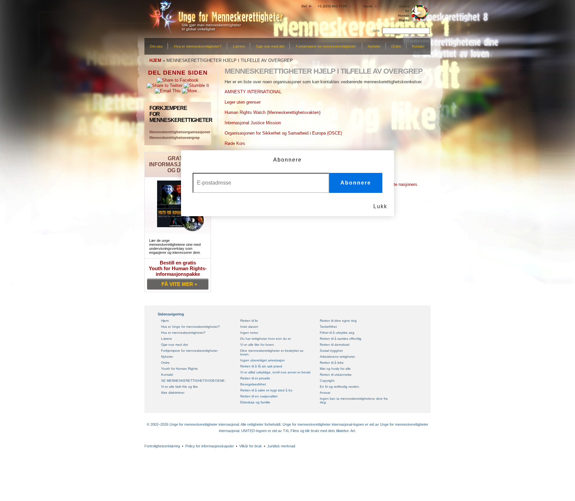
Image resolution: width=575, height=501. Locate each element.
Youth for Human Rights (179, 368)
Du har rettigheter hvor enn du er (265, 338)
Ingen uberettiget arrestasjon (262, 360)
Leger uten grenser (243, 102)
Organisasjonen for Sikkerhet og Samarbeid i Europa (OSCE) (283, 133)
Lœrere (239, 46)
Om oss (156, 46)
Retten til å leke (332, 362)
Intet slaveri (249, 326)
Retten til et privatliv (255, 378)
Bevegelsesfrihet (253, 384)
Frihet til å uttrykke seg (337, 332)
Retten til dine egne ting (338, 320)
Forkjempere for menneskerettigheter (326, 46)
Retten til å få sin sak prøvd (261, 366)
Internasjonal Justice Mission (253, 122)
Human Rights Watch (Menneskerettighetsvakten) (272, 112)
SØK (377, 31)
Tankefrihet (328, 326)
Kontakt (418, 46)
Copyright (327, 380)
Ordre (396, 46)
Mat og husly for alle (335, 368)
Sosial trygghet (331, 350)
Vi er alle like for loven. (257, 344)
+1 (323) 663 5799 (332, 6)
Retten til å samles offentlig (340, 338)
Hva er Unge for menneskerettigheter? (190, 326)
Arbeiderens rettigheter (337, 356)
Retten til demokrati (334, 344)
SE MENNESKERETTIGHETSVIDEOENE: (193, 380)
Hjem (165, 320)
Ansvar (325, 392)
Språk (368, 6)
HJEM (155, 60)
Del (304, 6)
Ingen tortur (249, 332)
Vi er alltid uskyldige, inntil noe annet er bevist (275, 372)
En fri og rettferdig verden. (340, 386)
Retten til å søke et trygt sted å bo (266, 390)
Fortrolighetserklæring (162, 446)
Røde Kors (235, 143)
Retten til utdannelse (336, 374)
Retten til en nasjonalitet (259, 396)
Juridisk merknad (281, 446)
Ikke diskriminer (172, 392)
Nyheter (374, 46)
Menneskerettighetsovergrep (174, 138)
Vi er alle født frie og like (179, 386)
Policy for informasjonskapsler (209, 446)
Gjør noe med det (270, 46)
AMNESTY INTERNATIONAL (253, 91)
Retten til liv (249, 320)
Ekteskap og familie (255, 402)
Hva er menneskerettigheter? (197, 46)
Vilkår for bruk (250, 446)
